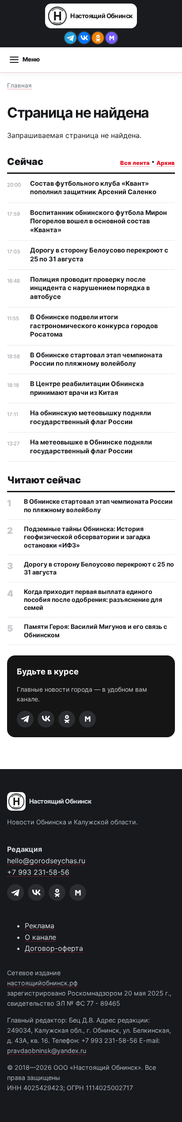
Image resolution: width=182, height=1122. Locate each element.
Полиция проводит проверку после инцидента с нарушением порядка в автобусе (90, 288)
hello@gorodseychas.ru (46, 860)
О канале (40, 937)
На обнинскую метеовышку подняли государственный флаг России (90, 417)
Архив (165, 163)
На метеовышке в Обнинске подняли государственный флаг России (91, 446)
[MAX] (112, 38)
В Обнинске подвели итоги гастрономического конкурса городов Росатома (94, 325)
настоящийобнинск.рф (42, 983)
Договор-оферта (54, 948)
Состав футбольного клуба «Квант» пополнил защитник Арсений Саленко (93, 188)
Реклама (39, 925)
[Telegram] (70, 38)
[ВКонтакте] (84, 38)
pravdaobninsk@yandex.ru (46, 1050)
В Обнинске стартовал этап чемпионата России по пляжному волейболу (96, 359)
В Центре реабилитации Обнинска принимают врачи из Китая (87, 388)
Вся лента (135, 163)
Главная (19, 85)
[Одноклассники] (98, 38)
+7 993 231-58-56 (38, 872)
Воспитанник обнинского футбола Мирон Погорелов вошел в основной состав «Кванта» (98, 221)
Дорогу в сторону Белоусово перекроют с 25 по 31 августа (99, 254)
